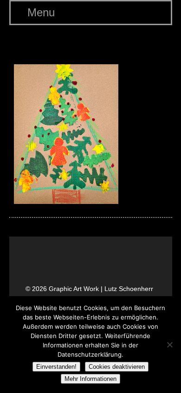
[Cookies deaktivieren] (169, 344)
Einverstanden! (56, 366)
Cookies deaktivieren (117, 366)
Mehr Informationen (90, 378)
